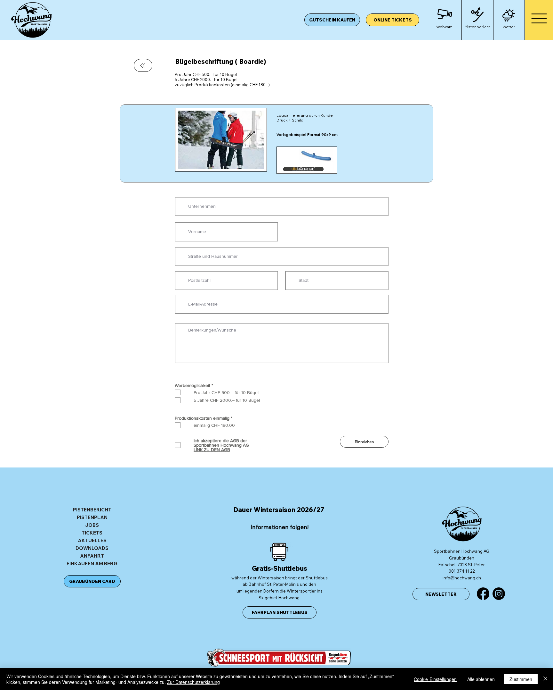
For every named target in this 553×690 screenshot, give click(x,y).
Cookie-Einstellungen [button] (435, 679)
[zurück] (143, 65)
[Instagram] (499, 593)
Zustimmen (520, 679)
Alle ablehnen (481, 679)
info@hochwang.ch (462, 577)
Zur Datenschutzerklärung (193, 682)
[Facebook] (483, 593)
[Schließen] (545, 679)
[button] (477, 17)
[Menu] (538, 18)
